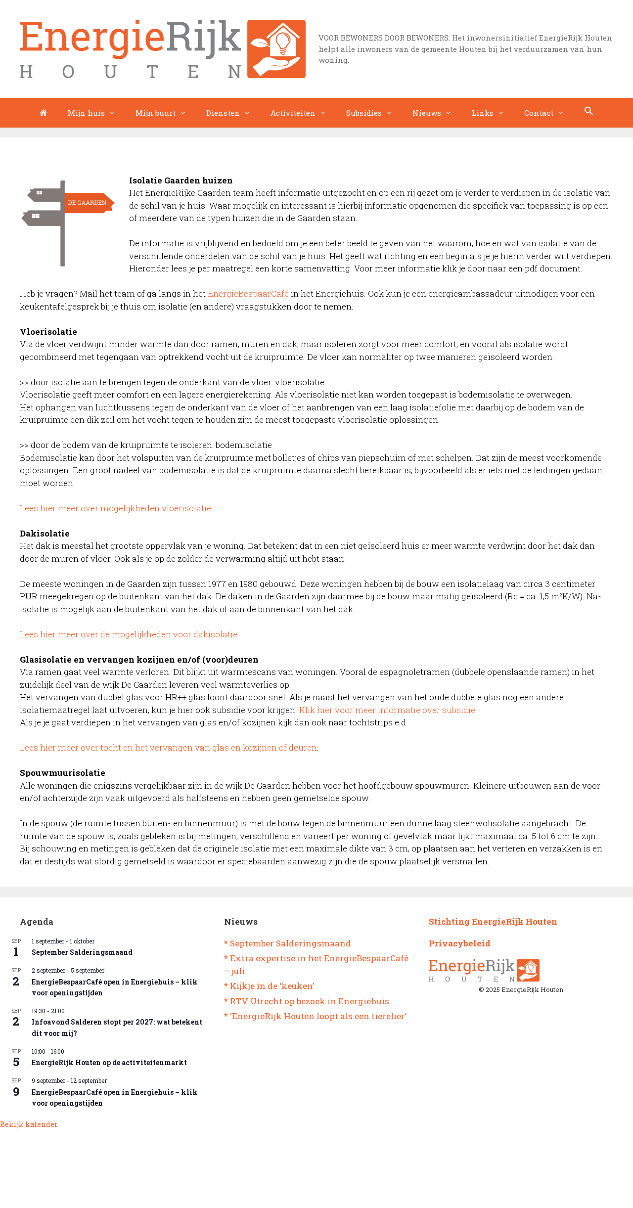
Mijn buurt (156, 113)
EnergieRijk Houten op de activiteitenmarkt (109, 1062)
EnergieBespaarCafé (248, 293)
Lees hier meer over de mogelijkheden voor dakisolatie (128, 634)
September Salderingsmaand (82, 952)
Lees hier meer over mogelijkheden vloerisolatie (115, 508)
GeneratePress (357, 1192)
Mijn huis (86, 113)
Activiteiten (293, 113)
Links (483, 113)
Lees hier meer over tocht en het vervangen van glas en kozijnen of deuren (168, 747)
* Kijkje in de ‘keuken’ (269, 985)
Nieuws (426, 113)
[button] (589, 113)
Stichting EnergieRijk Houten (493, 921)
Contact (538, 113)
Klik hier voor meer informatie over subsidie (387, 710)
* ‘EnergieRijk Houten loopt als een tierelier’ (315, 1016)
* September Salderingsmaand (287, 943)
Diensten (223, 113)
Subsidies (364, 113)
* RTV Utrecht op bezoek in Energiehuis (306, 1001)
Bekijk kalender (29, 1124)
